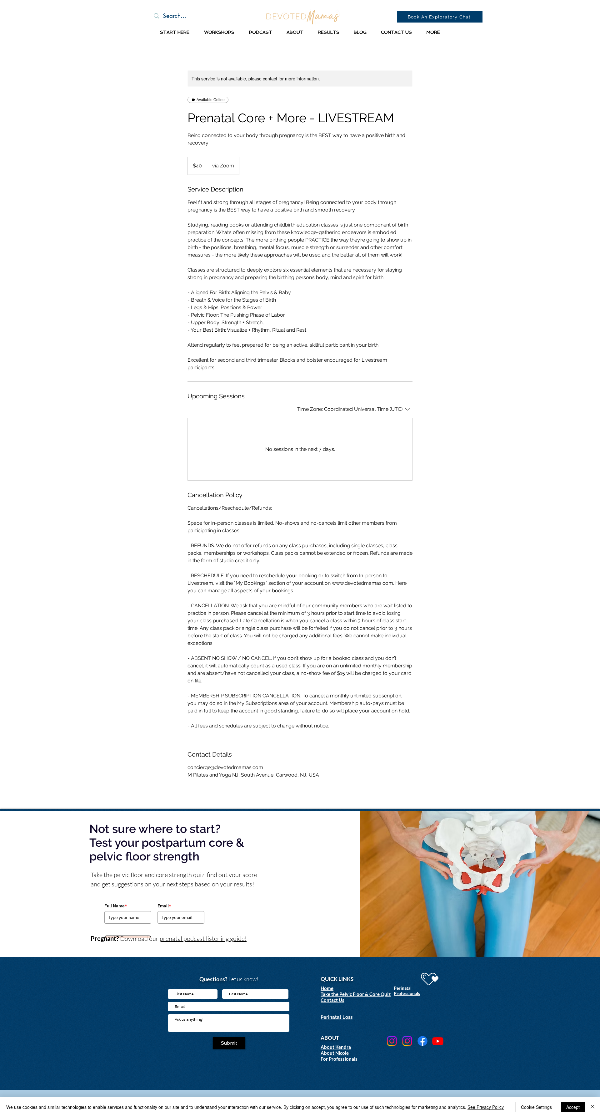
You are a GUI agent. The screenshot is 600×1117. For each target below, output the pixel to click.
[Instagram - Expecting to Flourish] (391, 1041)
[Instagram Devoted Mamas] (407, 1041)
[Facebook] (422, 1041)
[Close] (592, 1107)
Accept (573, 1107)
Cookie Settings (536, 1107)
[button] (174, 32)
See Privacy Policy (486, 1107)
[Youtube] (437, 1041)
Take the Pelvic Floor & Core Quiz (356, 994)
